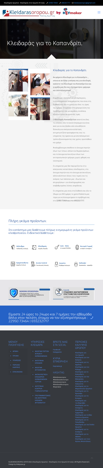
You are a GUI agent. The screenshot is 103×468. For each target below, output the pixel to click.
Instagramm (57, 352)
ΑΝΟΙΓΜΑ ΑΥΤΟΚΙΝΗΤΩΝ (40, 369)
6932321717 (65, 3)
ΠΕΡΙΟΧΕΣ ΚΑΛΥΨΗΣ (16, 366)
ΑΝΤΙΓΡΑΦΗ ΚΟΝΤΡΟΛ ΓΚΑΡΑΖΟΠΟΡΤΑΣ (41, 388)
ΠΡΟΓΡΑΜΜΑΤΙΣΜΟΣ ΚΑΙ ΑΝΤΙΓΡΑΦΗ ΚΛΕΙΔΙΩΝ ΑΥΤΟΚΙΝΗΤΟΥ (42, 399)
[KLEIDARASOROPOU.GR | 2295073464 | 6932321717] (42, 12)
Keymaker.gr (57, 366)
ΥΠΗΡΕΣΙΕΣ (17, 360)
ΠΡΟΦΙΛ (16, 356)
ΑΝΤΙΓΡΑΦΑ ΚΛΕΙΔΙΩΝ (39, 362)
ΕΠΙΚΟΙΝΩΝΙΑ (17, 372)
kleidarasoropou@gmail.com (84, 3)
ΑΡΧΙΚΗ (15, 351)
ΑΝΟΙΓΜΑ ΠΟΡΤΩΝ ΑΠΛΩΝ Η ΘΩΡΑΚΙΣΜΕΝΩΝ (42, 353)
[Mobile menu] (99, 12)
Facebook (56, 350)
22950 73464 (53, 3)
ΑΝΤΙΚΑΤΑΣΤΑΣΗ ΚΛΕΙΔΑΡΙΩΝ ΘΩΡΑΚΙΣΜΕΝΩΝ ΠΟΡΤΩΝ (41, 378)
